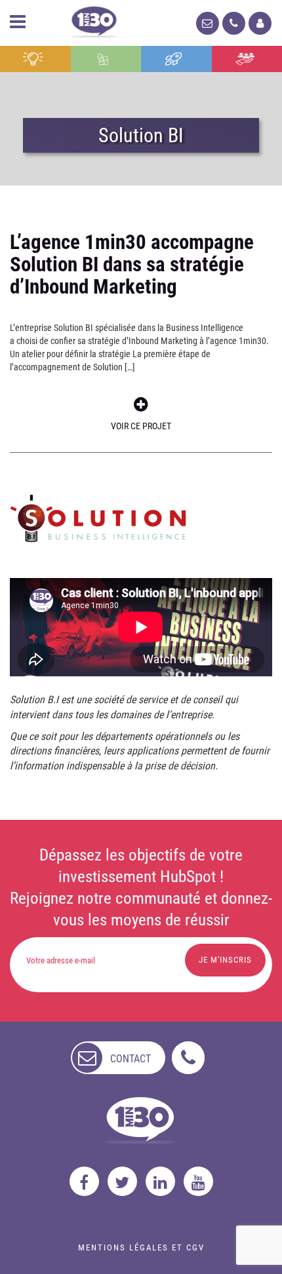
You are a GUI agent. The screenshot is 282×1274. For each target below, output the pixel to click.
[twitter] (122, 1181)
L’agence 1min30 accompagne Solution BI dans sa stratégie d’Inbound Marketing (132, 264)
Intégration (106, 59)
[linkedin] (160, 1181)
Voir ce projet (141, 426)
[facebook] (84, 1181)
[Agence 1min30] (94, 19)
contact (130, 1058)
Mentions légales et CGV (141, 1247)
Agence (247, 59)
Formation (176, 59)
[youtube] (198, 1181)
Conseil (35, 59)
